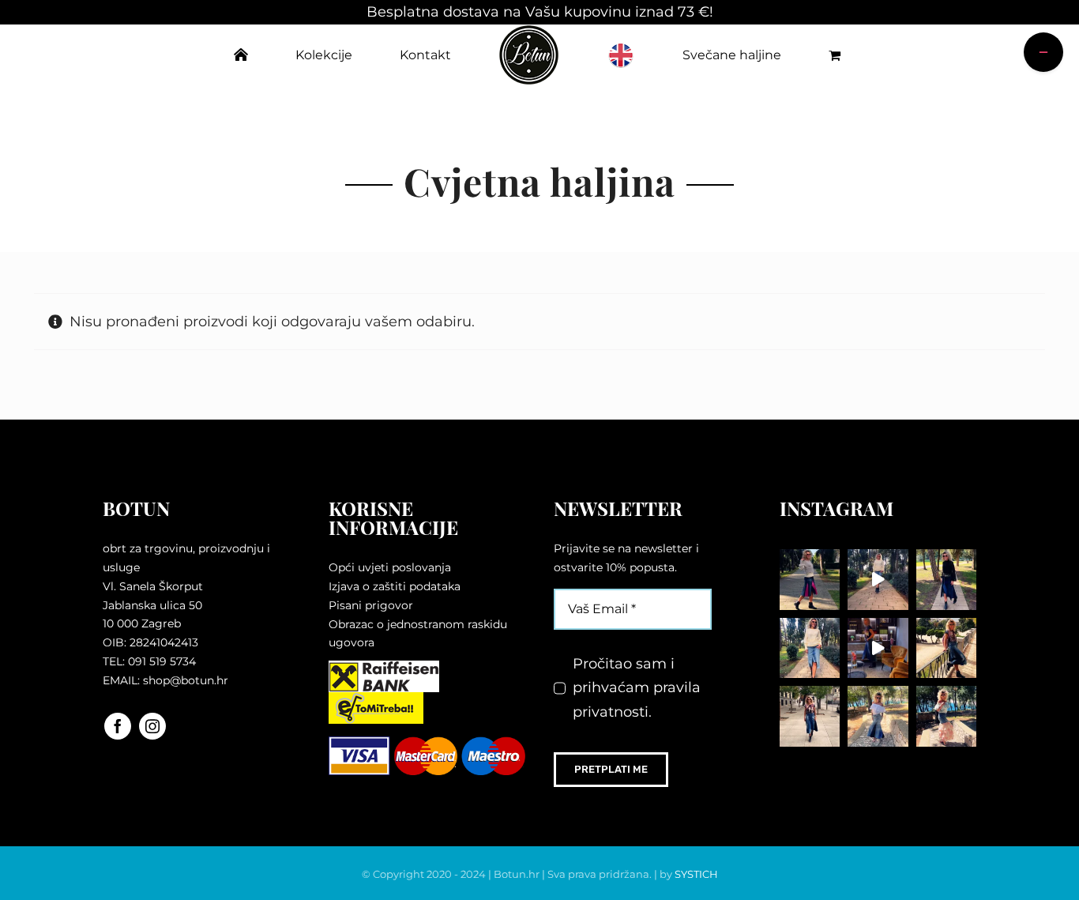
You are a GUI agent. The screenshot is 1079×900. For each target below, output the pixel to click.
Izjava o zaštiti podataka (395, 586)
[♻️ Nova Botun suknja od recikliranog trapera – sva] (946, 648)
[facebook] (117, 726)
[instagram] (152, 726)
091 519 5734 (162, 661)
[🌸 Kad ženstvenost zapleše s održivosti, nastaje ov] (946, 716)
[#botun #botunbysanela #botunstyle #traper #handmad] (878, 579)
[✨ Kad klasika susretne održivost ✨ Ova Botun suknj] (810, 716)
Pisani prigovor (371, 605)
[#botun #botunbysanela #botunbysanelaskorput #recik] (878, 648)
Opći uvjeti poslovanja (390, 567)
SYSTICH (696, 874)
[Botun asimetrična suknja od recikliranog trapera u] (946, 579)
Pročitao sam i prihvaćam (637, 688)
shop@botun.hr (185, 680)
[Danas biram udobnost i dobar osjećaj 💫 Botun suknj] (810, 648)
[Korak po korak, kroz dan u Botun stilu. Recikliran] (810, 579)
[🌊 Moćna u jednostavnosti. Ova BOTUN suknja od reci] (878, 716)
